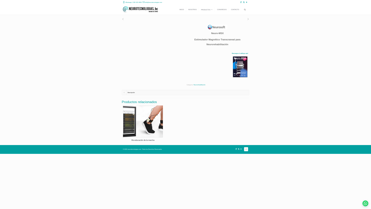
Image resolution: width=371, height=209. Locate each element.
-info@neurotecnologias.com (153, 2)
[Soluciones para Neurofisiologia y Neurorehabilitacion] (141, 9)
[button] (365, 203)
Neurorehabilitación (199, 85)
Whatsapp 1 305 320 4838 (133, 2)
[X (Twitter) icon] (244, 2)
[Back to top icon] (246, 149)
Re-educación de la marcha (142, 140)
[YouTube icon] (247, 2)
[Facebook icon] (241, 2)
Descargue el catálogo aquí (240, 53)
